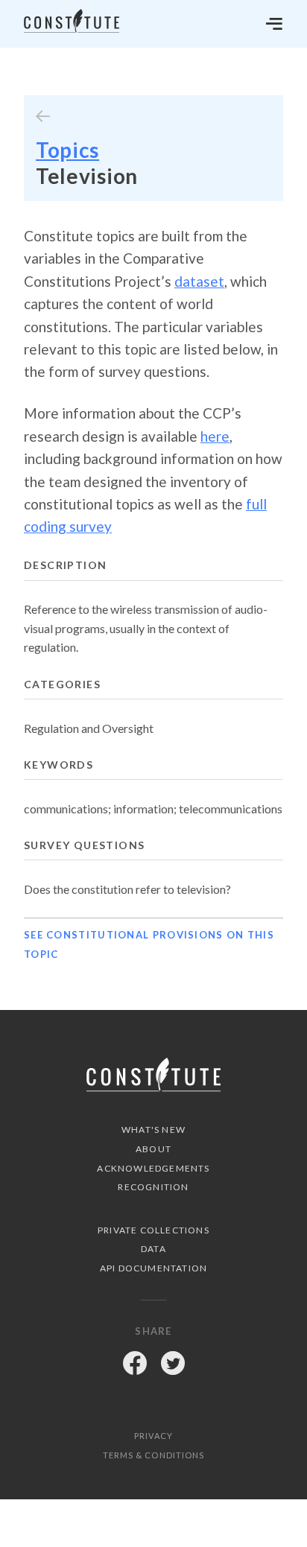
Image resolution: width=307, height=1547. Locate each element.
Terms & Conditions (154, 1455)
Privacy (153, 1435)
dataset (199, 281)
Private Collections (153, 1230)
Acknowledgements (153, 1168)
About (153, 1148)
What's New (153, 1129)
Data (153, 1248)
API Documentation (153, 1268)
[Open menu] (274, 24)
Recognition (153, 1186)
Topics (67, 149)
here (215, 436)
